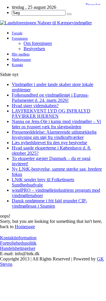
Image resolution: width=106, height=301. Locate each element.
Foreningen (20, 38)
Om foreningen (38, 43)
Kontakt (17, 65)
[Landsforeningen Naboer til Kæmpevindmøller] (53, 23)
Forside (17, 33)
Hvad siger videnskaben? (35, 105)
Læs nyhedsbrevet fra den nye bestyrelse (49, 142)
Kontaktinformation (18, 237)
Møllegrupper (21, 60)
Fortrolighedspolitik (18, 243)
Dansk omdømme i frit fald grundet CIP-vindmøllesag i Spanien (49, 203)
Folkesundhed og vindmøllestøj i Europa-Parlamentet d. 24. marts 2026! (50, 98)
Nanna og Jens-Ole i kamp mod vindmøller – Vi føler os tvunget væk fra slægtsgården (56, 124)
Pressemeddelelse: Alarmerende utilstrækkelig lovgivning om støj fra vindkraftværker (54, 135)
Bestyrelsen (34, 48)
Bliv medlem (20, 54)
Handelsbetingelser (17, 248)
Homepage (25, 226)
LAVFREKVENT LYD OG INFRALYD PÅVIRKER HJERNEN (51, 113)
